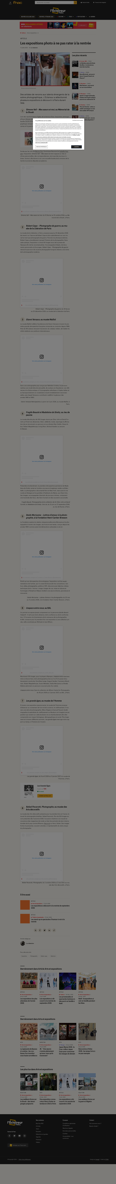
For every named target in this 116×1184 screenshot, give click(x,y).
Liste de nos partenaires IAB (41, 142)
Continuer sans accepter (77, 120)
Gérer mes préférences (41, 146)
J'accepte (76, 146)
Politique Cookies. (76, 135)
